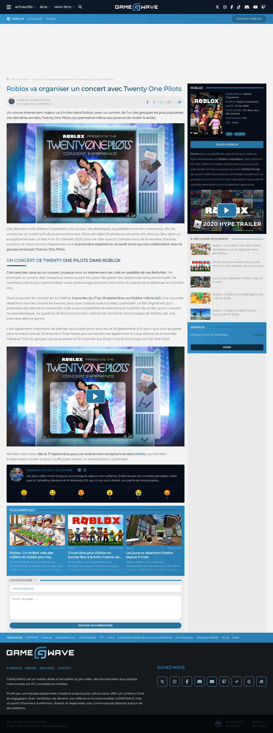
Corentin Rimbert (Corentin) (49, 470)
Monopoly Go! (65, 637)
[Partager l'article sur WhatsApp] (161, 102)
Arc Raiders (184, 637)
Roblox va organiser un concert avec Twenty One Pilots (80, 79)
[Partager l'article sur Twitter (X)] (154, 102)
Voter (227, 347)
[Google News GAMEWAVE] (261, 682)
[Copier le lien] (169, 102)
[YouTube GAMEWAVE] (255, 7)
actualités (35, 18)
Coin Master (87, 637)
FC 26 (225, 637)
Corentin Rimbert (40, 100)
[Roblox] (206, 114)
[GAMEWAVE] (136, 7)
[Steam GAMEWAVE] (237, 682)
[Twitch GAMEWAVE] (263, 7)
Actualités (24, 7)
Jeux (43, 7)
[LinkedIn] (79, 470)
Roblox (24, 79)
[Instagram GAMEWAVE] (225, 7)
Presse (31, 668)
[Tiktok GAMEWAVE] (238, 7)
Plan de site (14, 721)
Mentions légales (35, 721)
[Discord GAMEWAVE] (246, 7)
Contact (64, 668)
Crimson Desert (207, 637)
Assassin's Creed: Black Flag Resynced (145, 637)
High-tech (62, 7)
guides (51, 18)
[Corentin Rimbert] (13, 101)
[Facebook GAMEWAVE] (232, 7)
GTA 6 (110, 637)
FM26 (235, 637)
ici (157, 298)
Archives (47, 668)
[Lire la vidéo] (95, 396)
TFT (102, 637)
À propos (14, 668)
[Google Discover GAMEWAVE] (249, 682)
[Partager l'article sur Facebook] (147, 102)
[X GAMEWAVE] (217, 7)
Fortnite (32, 637)
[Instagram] (84, 470)
